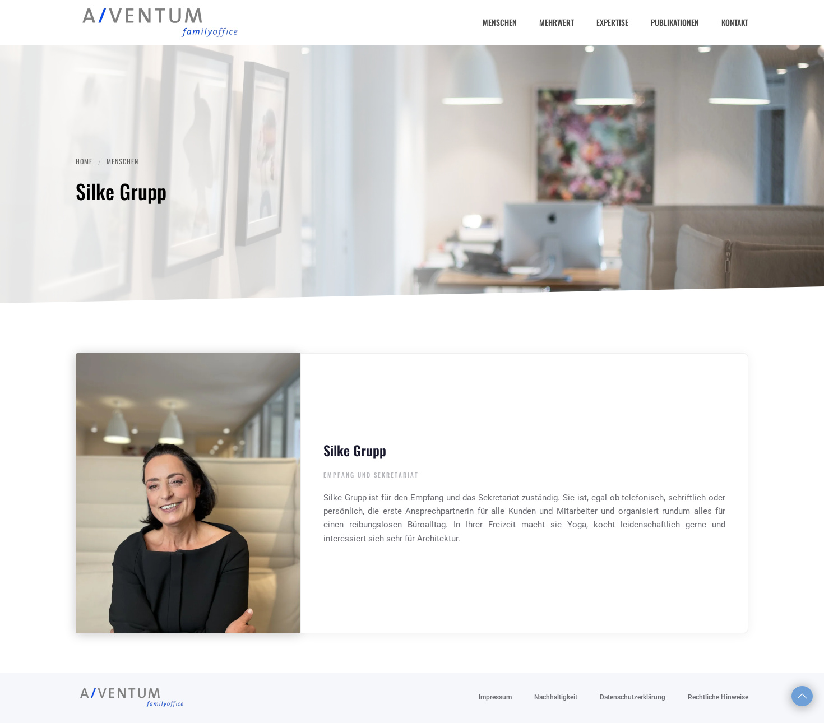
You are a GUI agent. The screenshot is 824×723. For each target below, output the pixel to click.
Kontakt (734, 22)
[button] (802, 696)
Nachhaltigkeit (555, 697)
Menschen (500, 22)
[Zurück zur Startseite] (160, 22)
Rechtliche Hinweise (718, 697)
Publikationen (675, 22)
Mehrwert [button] (556, 22)
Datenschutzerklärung (632, 697)
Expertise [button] (612, 22)
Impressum (495, 697)
